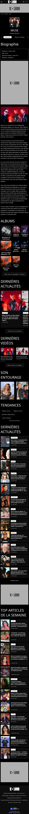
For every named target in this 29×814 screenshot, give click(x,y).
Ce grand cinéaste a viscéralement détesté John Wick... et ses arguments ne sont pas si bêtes (18, 684)
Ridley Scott (6, 411)
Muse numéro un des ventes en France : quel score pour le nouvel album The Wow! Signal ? (10, 318)
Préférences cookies (17, 802)
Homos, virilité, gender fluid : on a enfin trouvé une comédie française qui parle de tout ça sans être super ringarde (19, 696)
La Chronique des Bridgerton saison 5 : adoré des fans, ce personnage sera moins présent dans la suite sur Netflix (18, 502)
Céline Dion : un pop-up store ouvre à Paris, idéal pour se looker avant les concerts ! (18, 477)
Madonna (15, 172)
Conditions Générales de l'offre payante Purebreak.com (11, 800)
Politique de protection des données (14, 797)
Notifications (25, 800)
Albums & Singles (19, 37)
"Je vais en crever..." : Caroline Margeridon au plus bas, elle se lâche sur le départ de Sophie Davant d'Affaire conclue (19, 754)
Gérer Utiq (10, 802)
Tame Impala (6, 418)
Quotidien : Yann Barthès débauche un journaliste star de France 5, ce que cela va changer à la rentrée (19, 719)
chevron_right (27, 37)
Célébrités (6, 13)
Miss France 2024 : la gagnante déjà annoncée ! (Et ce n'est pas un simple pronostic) (19, 669)
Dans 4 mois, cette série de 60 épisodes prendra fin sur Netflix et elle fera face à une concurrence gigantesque (19, 573)
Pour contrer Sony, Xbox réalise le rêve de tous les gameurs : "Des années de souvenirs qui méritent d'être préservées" (19, 562)
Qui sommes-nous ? (21, 793)
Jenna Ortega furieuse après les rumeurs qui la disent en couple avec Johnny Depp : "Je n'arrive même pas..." (19, 728)
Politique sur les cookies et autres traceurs (18, 795)
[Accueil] (12, 1)
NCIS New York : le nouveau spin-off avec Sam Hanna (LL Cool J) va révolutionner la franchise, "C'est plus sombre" (19, 466)
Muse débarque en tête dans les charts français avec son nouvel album (7, 358)
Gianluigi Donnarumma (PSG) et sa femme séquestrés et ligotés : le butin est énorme (19, 704)
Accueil (2, 13)
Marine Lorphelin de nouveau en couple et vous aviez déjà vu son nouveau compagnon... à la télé (19, 658)
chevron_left (1, 37)
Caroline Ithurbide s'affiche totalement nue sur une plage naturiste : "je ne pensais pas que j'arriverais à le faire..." (19, 626)
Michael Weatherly (8, 414)
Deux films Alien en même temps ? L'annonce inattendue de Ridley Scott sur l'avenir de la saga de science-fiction (19, 549)
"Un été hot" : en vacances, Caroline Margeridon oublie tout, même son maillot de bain (18, 635)
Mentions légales (5, 795)
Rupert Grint (18, 411)
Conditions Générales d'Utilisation (9, 793)
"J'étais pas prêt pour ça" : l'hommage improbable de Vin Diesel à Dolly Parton (19, 537)
